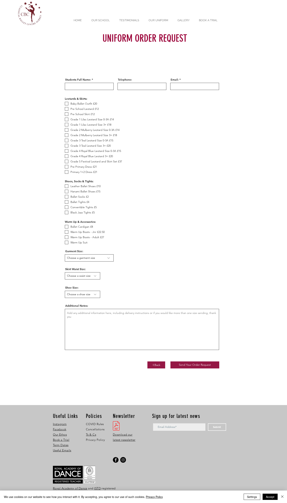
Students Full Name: (78, 79)
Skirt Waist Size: (75, 269)
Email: (175, 79)
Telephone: (125, 79)
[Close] (282, 497)
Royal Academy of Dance (70, 488)
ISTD (97, 488)
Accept (270, 497)
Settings (252, 497)
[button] (61, 445)
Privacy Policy (154, 497)
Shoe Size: (71, 287)
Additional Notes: (76, 305)
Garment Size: (74, 251)
